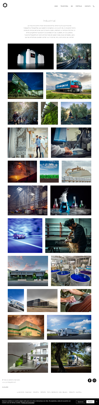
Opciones (81, 402)
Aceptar (90, 402)
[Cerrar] (97, 401)
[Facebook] (90, 380)
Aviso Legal (5, 387)
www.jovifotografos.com (9, 382)
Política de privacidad (27, 403)
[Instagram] (94, 380)
